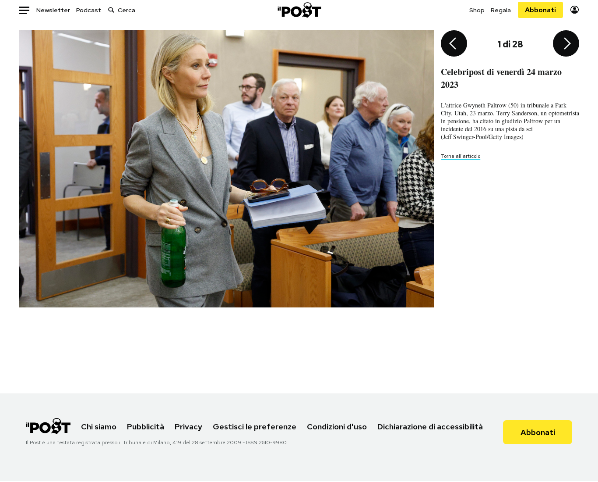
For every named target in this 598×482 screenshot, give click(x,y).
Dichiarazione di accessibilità (430, 426)
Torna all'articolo (460, 156)
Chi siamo (98, 426)
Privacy (188, 426)
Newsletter (53, 10)
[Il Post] (299, 10)
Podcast (88, 10)
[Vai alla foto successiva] (566, 44)
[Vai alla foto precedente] (454, 44)
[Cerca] (111, 10)
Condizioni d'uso (337, 426)
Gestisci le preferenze (254, 426)
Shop (477, 10)
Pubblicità (145, 426)
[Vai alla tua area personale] (574, 9)
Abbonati (540, 9)
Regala (501, 10)
